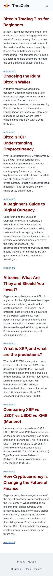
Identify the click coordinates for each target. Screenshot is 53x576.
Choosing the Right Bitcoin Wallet (21, 79)
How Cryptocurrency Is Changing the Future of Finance (25, 482)
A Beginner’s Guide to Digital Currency (24, 207)
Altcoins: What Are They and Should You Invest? (23, 283)
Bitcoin (28, 569)
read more (9, 71)
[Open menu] (47, 5)
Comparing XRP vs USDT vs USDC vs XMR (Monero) (25, 415)
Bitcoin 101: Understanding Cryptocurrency (18, 143)
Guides (38, 569)
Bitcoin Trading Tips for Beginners (26, 21)
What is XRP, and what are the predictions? (25, 351)
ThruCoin (16, 569)
